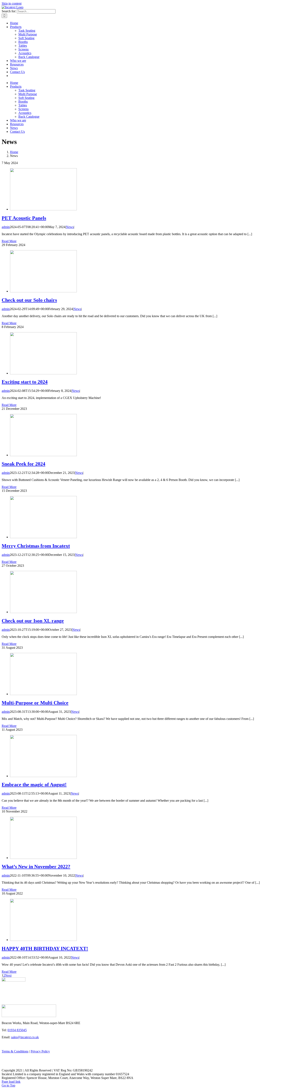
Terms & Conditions (15, 1051)
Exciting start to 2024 (25, 382)
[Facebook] (3, 1066)
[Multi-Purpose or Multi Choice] (43, 694)
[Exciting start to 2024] (43, 373)
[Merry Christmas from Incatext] (43, 537)
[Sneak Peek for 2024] (43, 455)
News (70, 227)
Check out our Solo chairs (29, 300)
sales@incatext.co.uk (25, 1037)
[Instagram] (6, 1066)
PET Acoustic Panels (24, 218)
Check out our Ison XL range (33, 620)
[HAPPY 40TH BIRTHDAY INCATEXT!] (43, 939)
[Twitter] (10, 1066)
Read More (9, 241)
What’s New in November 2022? (36, 866)
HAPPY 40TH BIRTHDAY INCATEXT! (45, 948)
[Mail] (16, 1066)
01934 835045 (17, 1030)
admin (6, 227)
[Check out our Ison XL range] (43, 612)
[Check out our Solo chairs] (43, 291)
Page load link (11, 1081)
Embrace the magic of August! (34, 784)
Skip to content (11, 3)
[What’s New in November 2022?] (43, 857)
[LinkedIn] (13, 1066)
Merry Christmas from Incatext (36, 546)
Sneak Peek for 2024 (23, 464)
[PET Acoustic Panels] (43, 209)
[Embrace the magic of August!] (43, 776)
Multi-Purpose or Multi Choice (35, 702)
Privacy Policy (40, 1051)
